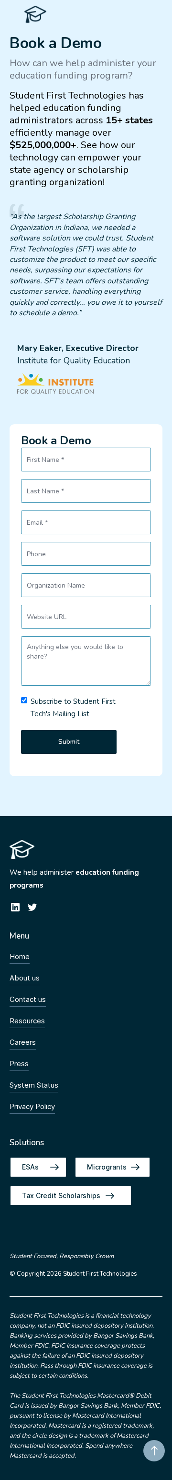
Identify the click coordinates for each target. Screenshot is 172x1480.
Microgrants (107, 1167)
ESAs (30, 1167)
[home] (33, 14)
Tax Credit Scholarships (61, 1195)
